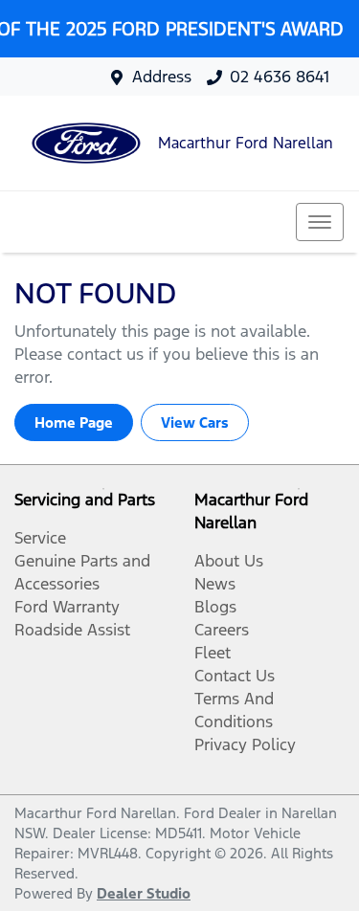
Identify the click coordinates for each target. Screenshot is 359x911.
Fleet (212, 652)
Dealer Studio (144, 893)
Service (40, 537)
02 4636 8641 (279, 76)
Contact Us (234, 675)
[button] (320, 222)
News (215, 583)
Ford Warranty (67, 606)
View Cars (195, 422)
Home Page (73, 422)
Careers (221, 629)
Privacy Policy (245, 744)
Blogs (215, 606)
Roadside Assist (72, 629)
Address (161, 76)
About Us (228, 560)
